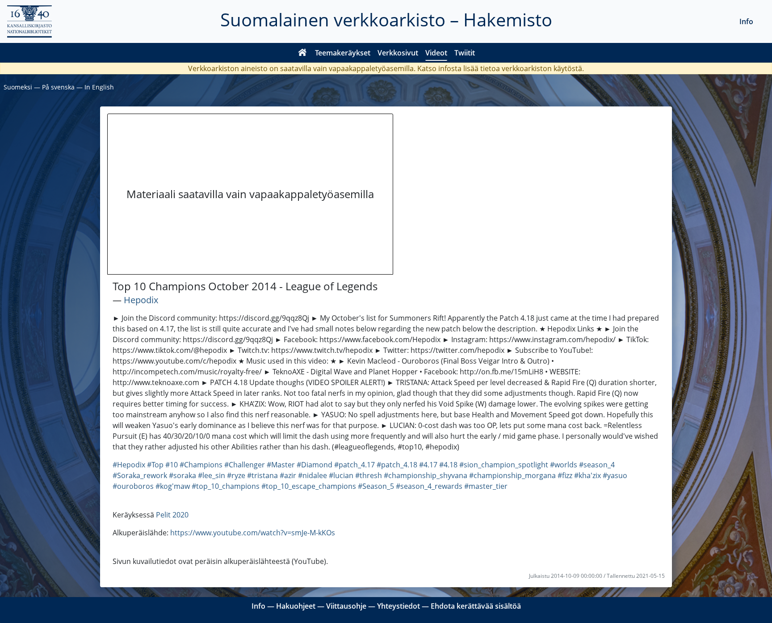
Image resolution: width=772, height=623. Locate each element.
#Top (155, 465)
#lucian (341, 475)
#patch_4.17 (354, 465)
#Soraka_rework (140, 475)
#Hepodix (129, 465)
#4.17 (428, 465)
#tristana (262, 475)
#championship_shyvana (425, 475)
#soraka (182, 475)
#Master (281, 465)
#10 (171, 465)
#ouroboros (133, 486)
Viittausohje (346, 606)
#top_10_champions (226, 486)
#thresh (368, 475)
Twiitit (464, 53)
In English (99, 87)
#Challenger (244, 465)
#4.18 (448, 465)
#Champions (201, 465)
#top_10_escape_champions (308, 486)
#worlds (563, 465)
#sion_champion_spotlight (503, 465)
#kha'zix (587, 475)
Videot (436, 53)
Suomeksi (18, 87)
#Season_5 (376, 486)
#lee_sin (211, 475)
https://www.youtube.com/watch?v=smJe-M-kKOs (252, 533)
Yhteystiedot (398, 606)
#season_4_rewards (429, 486)
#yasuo (615, 475)
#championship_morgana (512, 475)
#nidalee (312, 475)
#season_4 (597, 465)
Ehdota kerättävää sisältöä (476, 606)
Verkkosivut (398, 53)
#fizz (565, 475)
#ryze (236, 475)
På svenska (58, 87)
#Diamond (314, 465)
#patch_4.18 (397, 465)
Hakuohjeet (295, 606)
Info (746, 21)
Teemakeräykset (342, 53)
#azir (288, 475)
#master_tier (486, 486)
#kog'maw (172, 486)
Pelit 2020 (172, 515)
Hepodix (141, 300)
